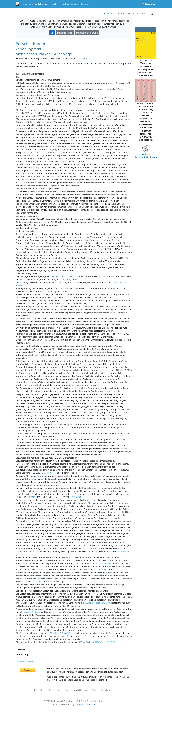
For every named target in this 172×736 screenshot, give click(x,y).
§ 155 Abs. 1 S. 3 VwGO (59, 633)
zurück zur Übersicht (26, 661)
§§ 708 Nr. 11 (100, 642)
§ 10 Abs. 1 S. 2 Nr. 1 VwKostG (97, 602)
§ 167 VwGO (83, 642)
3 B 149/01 (47, 472)
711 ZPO (111, 642)
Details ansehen (64, 32)
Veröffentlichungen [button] (38, 4)
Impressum (54, 690)
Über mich (39, 690)
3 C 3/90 (63, 161)
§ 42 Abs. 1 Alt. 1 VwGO (62, 276)
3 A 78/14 (83, 58)
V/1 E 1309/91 (124, 551)
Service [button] (84, 4)
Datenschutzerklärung (87, 32)
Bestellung (109, 13)
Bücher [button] (55, 4)
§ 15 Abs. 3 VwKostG (30, 612)
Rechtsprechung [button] (70, 4)
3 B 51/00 (76, 497)
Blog (25, 4)
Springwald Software (85, 704)
